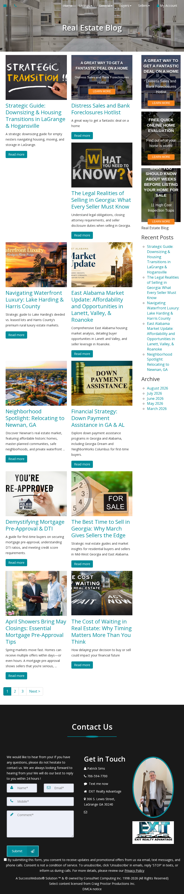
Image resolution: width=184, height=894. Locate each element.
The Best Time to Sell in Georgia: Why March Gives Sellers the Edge (100, 528)
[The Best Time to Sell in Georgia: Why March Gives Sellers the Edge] (102, 493)
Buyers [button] (124, 5)
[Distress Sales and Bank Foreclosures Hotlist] (102, 77)
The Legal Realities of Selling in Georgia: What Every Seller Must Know (101, 200)
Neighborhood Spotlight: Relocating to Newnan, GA (35, 418)
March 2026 (157, 408)
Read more (16, 154)
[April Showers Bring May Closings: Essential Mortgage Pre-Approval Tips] (36, 593)
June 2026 (155, 398)
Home (67, 5)
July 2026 (154, 393)
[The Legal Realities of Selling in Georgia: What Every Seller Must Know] (102, 165)
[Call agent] (14, 5)
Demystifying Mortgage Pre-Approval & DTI (35, 525)
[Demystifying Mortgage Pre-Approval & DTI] (36, 493)
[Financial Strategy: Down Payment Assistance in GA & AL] (102, 383)
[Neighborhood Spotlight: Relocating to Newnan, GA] (36, 383)
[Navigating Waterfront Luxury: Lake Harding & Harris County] (36, 264)
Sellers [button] (143, 5)
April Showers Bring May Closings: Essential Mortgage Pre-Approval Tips (36, 631)
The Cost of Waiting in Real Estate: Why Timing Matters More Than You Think (101, 631)
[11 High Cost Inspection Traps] (161, 195)
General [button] (104, 5)
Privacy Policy (134, 870)
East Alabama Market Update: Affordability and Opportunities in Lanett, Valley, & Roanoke (97, 306)
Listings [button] (84, 5)
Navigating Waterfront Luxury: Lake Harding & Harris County (35, 299)
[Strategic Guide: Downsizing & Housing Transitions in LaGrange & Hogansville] (36, 77)
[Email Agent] (7, 5)
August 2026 (157, 388)
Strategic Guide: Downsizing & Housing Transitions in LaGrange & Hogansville (35, 115)
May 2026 (155, 403)
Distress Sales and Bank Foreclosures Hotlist (100, 109)
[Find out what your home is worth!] (161, 138)
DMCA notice (92, 889)
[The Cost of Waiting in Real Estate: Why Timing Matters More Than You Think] (102, 593)
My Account (168, 5)
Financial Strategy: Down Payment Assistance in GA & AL (98, 418)
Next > (34, 691)
